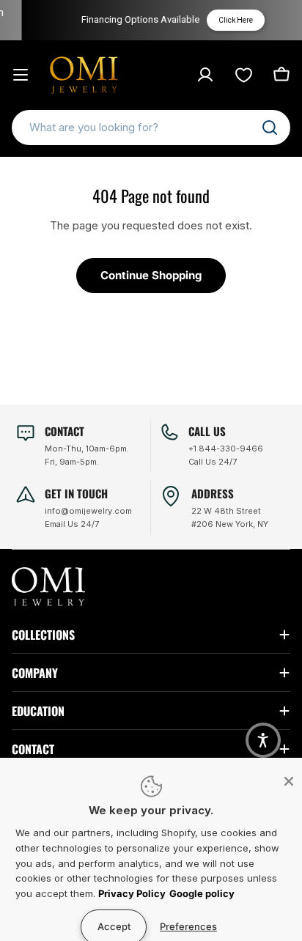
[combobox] (151, 127)
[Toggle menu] (20, 75)
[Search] (270, 127)
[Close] (288, 781)
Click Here (231, 20)
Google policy (202, 893)
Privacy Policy (132, 893)
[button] (263, 740)
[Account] (205, 75)
